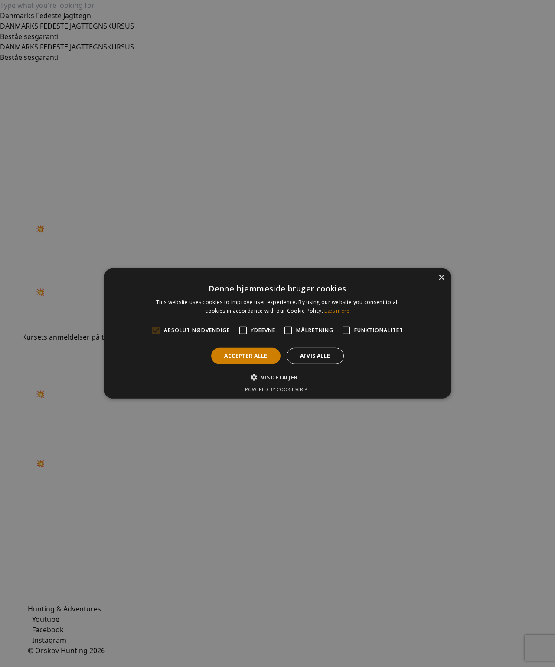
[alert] (277, 333)
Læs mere (336, 310)
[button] (277, 377)
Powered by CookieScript (277, 389)
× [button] (441, 278)
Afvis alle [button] (315, 356)
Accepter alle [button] (245, 356)
